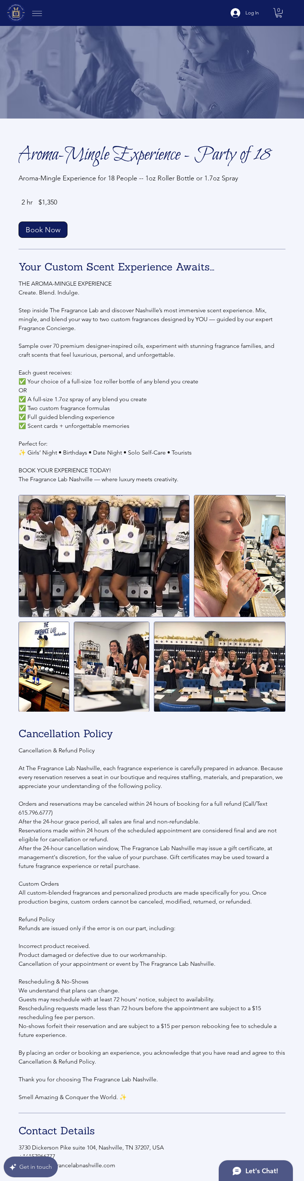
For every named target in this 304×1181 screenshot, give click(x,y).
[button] (278, 12)
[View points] (124, 8)
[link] (43, 230)
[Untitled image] (104, 556)
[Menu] (37, 16)
